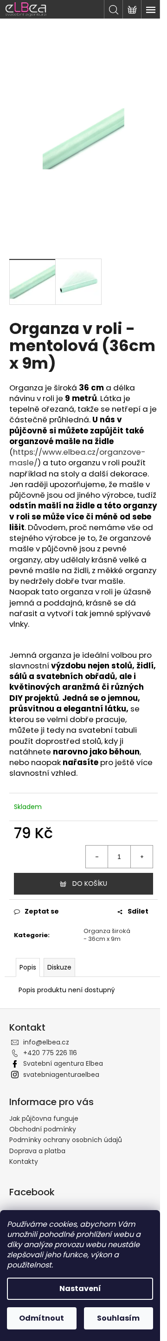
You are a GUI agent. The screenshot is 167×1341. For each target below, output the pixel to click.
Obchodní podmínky (42, 1129)
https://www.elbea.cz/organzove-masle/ (77, 457)
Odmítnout (41, 1318)
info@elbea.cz (46, 1042)
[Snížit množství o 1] (97, 857)
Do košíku (89, 883)
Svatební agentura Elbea (63, 1063)
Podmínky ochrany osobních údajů (65, 1139)
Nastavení (80, 1288)
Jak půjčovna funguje (43, 1118)
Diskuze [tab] (59, 967)
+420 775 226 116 (50, 1052)
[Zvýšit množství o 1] (141, 857)
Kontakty (23, 1161)
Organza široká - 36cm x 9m (107, 935)
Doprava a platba (37, 1151)
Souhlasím (118, 1318)
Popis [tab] (27, 967)
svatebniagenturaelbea (61, 1074)
